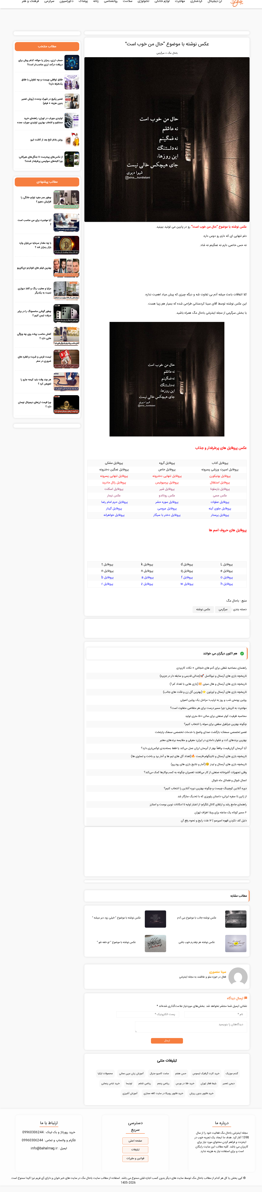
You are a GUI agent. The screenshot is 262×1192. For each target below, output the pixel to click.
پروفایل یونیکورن (220, 476)
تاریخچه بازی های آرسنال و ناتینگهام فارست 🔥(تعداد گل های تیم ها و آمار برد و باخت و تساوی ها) (189, 756)
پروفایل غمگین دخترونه (114, 469)
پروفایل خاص (166, 469)
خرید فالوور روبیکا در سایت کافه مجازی (163, 1093)
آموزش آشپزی (130, 1093)
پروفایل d (187, 564)
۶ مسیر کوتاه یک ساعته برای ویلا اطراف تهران (220, 812)
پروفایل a (148, 577)
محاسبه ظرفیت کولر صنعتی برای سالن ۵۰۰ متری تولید (216, 716)
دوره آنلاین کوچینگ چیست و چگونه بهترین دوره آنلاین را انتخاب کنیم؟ (205, 788)
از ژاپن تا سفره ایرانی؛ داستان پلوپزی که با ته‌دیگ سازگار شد (212, 796)
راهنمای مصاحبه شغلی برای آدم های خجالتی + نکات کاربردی (211, 668)
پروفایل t (107, 564)
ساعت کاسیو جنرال (159, 1073)
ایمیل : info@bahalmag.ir (49, 1148)
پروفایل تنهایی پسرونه (114, 476)
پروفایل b (107, 577)
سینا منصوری (217, 972)
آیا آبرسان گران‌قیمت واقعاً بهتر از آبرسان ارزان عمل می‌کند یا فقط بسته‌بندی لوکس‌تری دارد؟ (194, 748)
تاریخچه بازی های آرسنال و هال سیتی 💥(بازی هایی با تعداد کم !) (208, 684)
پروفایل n (147, 571)
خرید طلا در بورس (185, 1083)
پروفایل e (227, 571)
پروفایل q (187, 571)
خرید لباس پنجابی (110, 1083)
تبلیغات (135, 1149)
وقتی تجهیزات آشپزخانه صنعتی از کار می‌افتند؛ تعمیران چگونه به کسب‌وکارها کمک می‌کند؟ (195, 772)
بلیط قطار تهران (208, 1083)
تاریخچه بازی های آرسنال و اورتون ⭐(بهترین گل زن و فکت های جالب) (205, 692)
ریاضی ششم (144, 1083)
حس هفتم (180, 1073)
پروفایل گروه (167, 463)
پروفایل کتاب (220, 463)
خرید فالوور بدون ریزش (201, 1093)
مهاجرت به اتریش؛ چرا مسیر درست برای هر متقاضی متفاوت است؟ (208, 708)
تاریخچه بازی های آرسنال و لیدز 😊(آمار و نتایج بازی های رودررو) (209, 764)
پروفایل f (187, 577)
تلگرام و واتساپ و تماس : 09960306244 (49, 1140)
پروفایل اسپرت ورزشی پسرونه (219, 469)
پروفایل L (227, 564)
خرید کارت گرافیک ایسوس (206, 1073)
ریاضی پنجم (163, 1083)
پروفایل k (147, 564)
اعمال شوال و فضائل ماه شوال (229, 780)
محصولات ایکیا (105, 1073)
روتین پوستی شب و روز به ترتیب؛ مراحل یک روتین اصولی (213, 700)
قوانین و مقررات (135, 1158)
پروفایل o (227, 577)
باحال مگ (172, 53)
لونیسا (129, 1083)
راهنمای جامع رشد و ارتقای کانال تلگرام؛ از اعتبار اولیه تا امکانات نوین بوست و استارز (198, 804)
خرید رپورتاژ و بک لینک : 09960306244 (48, 1132)
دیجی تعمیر (229, 1083)
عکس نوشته (203, 609)
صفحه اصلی (135, 1141)
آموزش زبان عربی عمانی (131, 1073)
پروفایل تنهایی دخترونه (167, 476)
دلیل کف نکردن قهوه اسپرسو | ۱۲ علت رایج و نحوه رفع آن (214, 820)
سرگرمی (161, 53)
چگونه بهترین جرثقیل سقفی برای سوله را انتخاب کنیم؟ (215, 724)
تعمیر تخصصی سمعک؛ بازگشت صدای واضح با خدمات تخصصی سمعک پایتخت (201, 732)
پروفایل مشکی (114, 463)
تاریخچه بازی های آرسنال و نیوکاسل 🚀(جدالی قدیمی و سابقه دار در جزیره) (203, 676)
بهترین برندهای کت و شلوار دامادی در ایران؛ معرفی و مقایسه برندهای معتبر (203, 740)
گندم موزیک (232, 1073)
